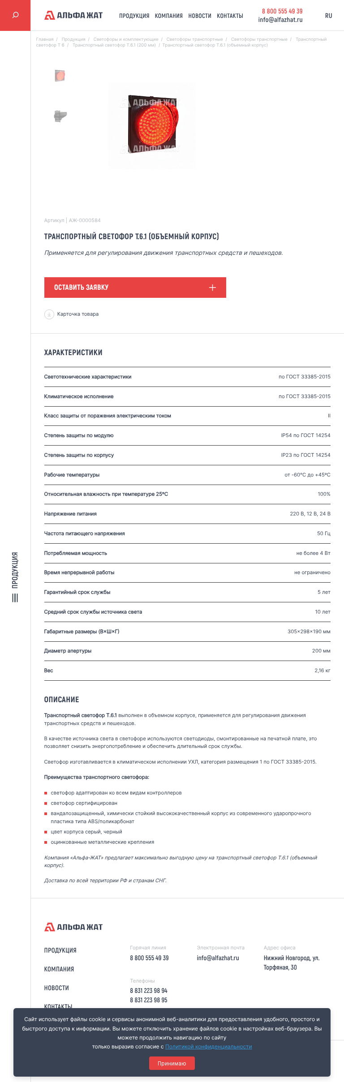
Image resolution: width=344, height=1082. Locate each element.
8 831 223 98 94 (148, 990)
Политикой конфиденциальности (208, 1046)
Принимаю (172, 1063)
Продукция (134, 15)
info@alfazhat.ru (280, 19)
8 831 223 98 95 (148, 1000)
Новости (199, 15)
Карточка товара (78, 314)
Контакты (230, 15)
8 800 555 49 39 (282, 11)
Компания (169, 15)
